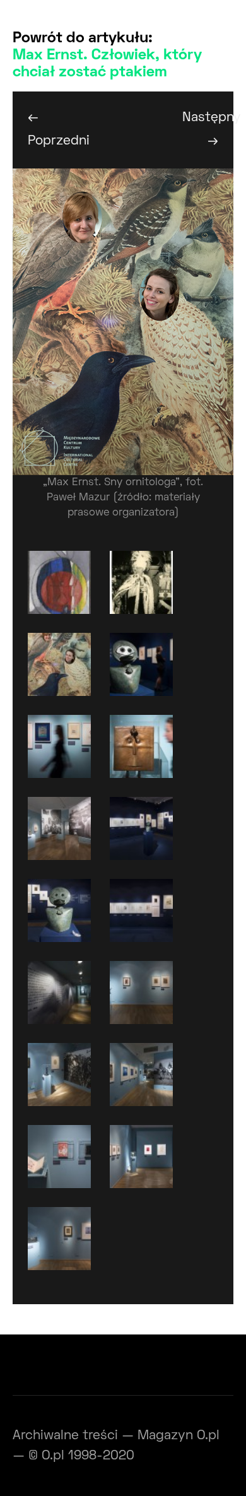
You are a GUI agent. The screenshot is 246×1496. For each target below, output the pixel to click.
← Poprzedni (53, 129)
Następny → (207, 129)
